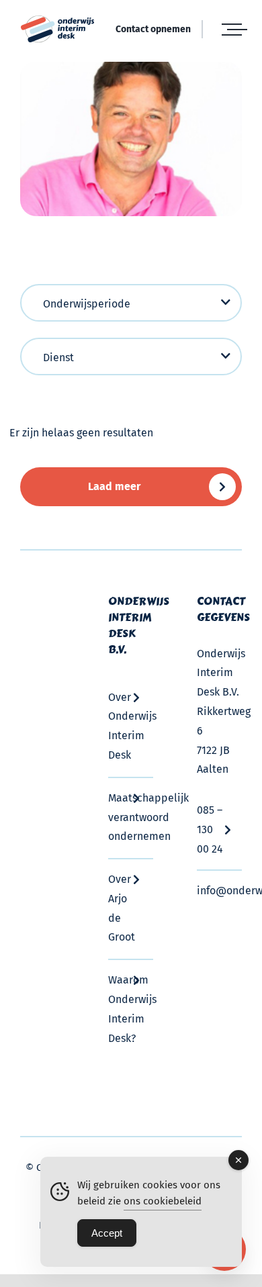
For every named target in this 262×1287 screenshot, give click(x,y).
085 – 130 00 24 (210, 829)
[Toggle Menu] (232, 29)
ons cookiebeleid (163, 1201)
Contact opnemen (153, 29)
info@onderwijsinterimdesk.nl (219, 890)
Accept (106, 1233)
